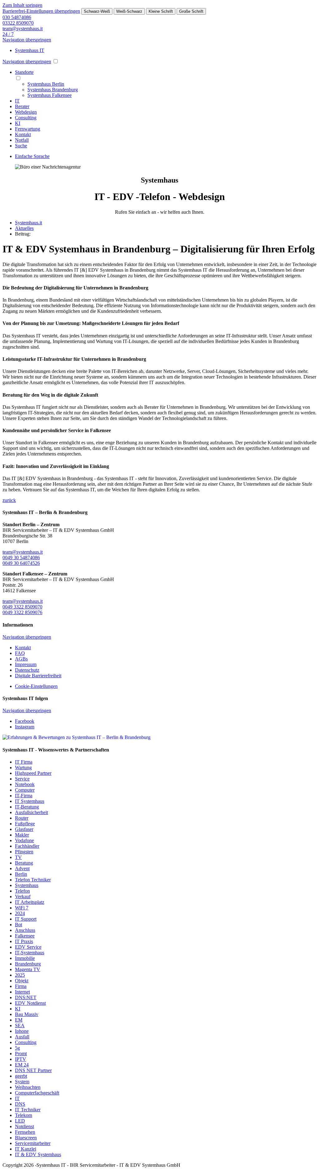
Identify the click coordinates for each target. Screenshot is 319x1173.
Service (22, 778)
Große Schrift (191, 11)
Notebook (25, 784)
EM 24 (22, 1064)
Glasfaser (24, 829)
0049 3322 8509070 (22, 606)
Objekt (21, 980)
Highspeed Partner (33, 773)
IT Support (25, 919)
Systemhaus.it (28, 222)
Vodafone (24, 840)
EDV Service (28, 947)
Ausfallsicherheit (31, 812)
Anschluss (25, 930)
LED (20, 1120)
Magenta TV (27, 969)
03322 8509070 (18, 23)
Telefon (22, 891)
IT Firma (23, 762)
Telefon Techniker (33, 879)
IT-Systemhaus (29, 952)
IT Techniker (27, 1109)
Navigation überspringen (26, 39)
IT (17, 1098)
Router (21, 818)
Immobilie (25, 958)
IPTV (20, 1059)
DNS (20, 1104)
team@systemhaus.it (22, 28)
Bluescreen (26, 1137)
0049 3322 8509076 (22, 612)
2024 (20, 913)
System (22, 1081)
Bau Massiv (26, 1014)
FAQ (20, 653)
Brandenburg (28, 963)
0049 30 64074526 (21, 563)
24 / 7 (8, 34)
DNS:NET (25, 997)
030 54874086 (16, 17)
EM (18, 1020)
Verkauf (23, 896)
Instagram (24, 726)
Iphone (22, 1031)
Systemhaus (26, 885)
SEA (20, 1025)
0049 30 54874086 (21, 557)
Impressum (25, 664)
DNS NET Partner (33, 1070)
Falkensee (25, 935)
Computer (25, 790)
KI (17, 1008)
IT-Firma (23, 795)
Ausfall (22, 1036)
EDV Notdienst (30, 1003)
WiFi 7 (21, 907)
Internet (22, 991)
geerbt (21, 1076)
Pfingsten (24, 851)
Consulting (25, 1042)
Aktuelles (24, 228)
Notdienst (24, 1126)
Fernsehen (25, 1132)
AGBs (21, 658)
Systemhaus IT (29, 50)
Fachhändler (27, 846)
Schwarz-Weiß (97, 11)
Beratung (24, 862)
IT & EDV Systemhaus (38, 1154)
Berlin (21, 874)
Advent (22, 868)
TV (18, 857)
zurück (9, 500)
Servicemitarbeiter (32, 1143)
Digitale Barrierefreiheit (38, 675)
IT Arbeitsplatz (29, 902)
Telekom (23, 1115)
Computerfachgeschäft (37, 1092)
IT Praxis (24, 941)
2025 (20, 975)
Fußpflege (25, 823)
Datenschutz (27, 670)
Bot (18, 924)
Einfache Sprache (32, 156)
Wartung (23, 767)
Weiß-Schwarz (129, 11)
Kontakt (23, 647)
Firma (20, 986)
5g (17, 1048)
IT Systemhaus (29, 801)
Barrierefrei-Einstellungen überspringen (41, 11)
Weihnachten (27, 1087)
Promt (21, 1053)
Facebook (24, 721)
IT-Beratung (27, 806)
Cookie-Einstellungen (36, 686)
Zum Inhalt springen (22, 5)
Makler (22, 834)
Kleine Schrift (161, 11)
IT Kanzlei (25, 1149)
